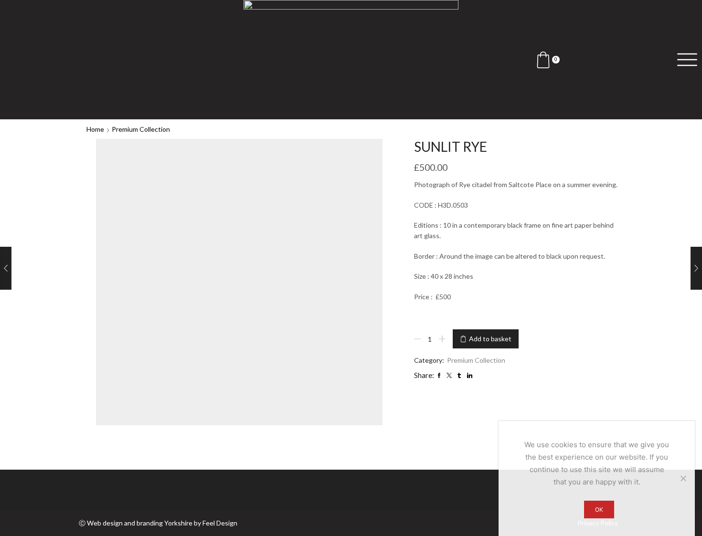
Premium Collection (141, 129)
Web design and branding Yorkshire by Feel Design (162, 523)
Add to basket (490, 339)
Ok (599, 509)
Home (95, 129)
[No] (683, 478)
